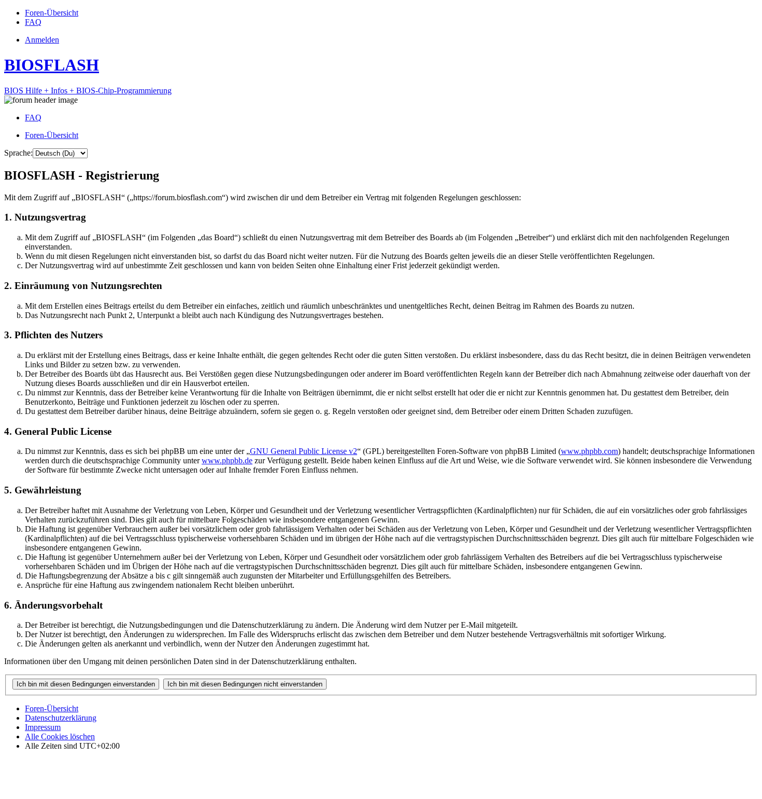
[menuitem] (51, 12)
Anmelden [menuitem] (42, 39)
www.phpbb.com (589, 451)
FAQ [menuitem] (33, 117)
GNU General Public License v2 (303, 451)
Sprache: (18, 152)
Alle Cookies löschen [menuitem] (60, 736)
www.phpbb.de (227, 460)
